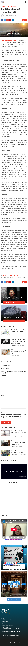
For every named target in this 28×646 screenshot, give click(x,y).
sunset (25, 277)
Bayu (13, 335)
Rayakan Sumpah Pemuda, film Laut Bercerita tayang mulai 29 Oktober (18, 442)
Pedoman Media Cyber (14, 635)
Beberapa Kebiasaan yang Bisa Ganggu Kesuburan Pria (18, 351)
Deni (7, 15)
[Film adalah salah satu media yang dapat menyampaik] (14, 557)
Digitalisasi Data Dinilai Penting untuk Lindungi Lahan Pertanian (17, 331)
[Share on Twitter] (5, 20)
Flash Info (3, 6)
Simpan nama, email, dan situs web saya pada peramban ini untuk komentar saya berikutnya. (14, 416)
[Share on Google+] (7, 20)
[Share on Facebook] (2, 20)
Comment (4, 375)
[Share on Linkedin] (13, 20)
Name (3, 395)
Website (3, 407)
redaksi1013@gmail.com (14, 631)
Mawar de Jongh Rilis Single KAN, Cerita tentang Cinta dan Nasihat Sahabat (18, 432)
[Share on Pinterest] (10, 20)
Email (3, 401)
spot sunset (19, 277)
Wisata (14, 6)
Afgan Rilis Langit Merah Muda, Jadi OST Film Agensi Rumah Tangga (19, 341)
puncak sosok (13, 277)
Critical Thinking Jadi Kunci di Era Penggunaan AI (19, 451)
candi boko (6, 277)
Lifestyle (9, 6)
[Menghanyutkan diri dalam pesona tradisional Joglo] (14, 584)
